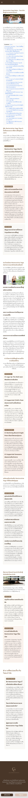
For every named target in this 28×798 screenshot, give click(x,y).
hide (11, 44)
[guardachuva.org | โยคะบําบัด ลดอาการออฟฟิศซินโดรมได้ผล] (14, 2)
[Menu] (2, 2)
